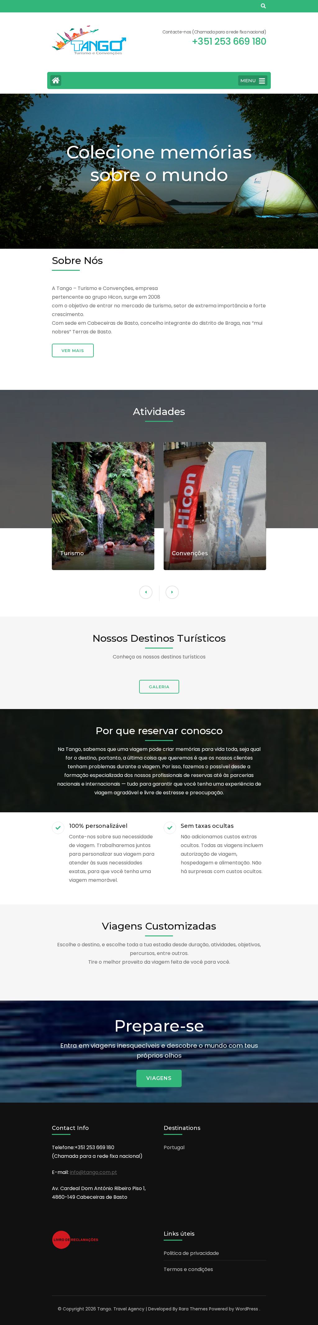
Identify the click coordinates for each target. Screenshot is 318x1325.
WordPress (246, 1309)
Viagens (159, 1078)
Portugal (174, 1147)
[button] (172, 592)
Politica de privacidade (191, 1253)
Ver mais (72, 350)
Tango (104, 1309)
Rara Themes (193, 1309)
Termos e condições (188, 1269)
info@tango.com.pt (93, 1172)
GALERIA (159, 686)
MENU (248, 80)
